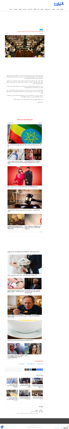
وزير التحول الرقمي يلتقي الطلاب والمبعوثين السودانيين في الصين (38, 397)
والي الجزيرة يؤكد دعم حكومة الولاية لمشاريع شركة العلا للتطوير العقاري (25, 385)
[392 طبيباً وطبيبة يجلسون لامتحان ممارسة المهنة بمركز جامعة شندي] (24, 393)
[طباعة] (26, 370)
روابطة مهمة (29, 427)
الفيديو (42, 9)
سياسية (41, 29)
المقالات (53, 9)
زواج (38, 9)
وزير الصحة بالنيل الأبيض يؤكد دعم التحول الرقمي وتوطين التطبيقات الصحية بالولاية (37, 386)
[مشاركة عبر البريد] (28, 370)
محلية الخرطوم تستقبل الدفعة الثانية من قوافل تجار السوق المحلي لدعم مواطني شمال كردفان (12, 398)
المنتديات (15, 9)
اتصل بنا (10, 9)
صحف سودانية (47, 9)
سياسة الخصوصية (34, 427)
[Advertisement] (34, 19)
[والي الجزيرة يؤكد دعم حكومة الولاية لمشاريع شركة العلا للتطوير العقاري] (24, 381)
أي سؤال (24, 9)
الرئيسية (61, 9)
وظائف (34, 9)
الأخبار (58, 9)
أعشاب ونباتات (40, 363)
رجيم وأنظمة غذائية (31, 363)
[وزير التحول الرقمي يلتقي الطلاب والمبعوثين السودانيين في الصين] (37, 393)
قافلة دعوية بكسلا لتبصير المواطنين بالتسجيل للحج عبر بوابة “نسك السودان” (12, 385)
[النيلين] (59, 4)
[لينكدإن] (30, 370)
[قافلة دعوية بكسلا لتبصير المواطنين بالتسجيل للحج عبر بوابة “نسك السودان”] (12, 381)
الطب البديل (30, 9)
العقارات (20, 9)
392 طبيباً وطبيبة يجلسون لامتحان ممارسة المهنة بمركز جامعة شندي (24, 398)
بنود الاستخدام (39, 427)
